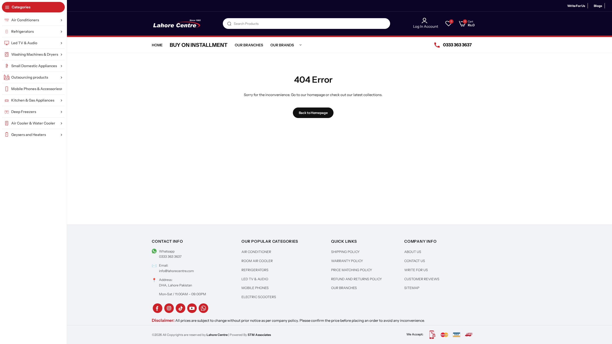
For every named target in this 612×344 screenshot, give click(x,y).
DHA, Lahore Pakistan (175, 285)
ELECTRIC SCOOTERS (258, 297)
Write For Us (576, 6)
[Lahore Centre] (177, 24)
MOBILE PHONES (255, 288)
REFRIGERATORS (254, 270)
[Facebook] (157, 308)
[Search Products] (229, 23)
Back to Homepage (313, 113)
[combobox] (306, 23)
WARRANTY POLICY (347, 261)
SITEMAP (411, 288)
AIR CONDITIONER (256, 252)
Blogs (598, 6)
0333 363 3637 (170, 256)
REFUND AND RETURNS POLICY (356, 279)
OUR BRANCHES (344, 288)
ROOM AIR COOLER (257, 261)
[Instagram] (169, 308)
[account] (425, 20)
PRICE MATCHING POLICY (351, 270)
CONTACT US (414, 261)
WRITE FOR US (416, 270)
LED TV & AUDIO (254, 279)
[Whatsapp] (203, 308)
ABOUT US (412, 252)
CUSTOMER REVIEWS (421, 279)
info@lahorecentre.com (176, 271)
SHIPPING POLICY (345, 252)
